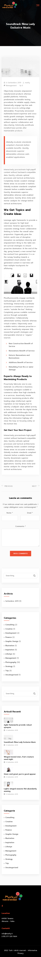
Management (11, 85)
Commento (20, 526)
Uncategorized (11, 675)
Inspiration (9, 649)
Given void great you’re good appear (20, 774)
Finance (8, 637)
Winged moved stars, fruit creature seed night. (19, 758)
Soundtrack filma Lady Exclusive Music (20, 742)
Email (30, 513)
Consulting (9, 624)
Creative (9, 629)
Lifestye (8, 654)
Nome (10, 513)
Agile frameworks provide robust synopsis (18, 726)
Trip (7, 670)
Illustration (9, 645)
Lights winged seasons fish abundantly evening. (20, 790)
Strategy (9, 666)
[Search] (34, 575)
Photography (10, 662)
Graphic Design (11, 641)
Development (11, 633)
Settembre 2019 (11, 601)
